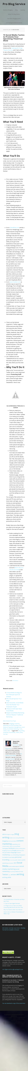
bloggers (8, 834)
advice (4, 834)
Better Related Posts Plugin (9, 721)
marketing (6, 855)
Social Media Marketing (13, 729)
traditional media (19, 871)
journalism (8, 852)
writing (20, 874)
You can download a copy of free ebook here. (13, 1003)
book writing (16, 838)
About (23, 1023)
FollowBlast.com (14, 227)
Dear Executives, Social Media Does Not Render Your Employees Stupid (14, 705)
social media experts (13, 866)
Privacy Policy (18, 1019)
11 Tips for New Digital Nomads (12, 903)
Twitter (5, 730)
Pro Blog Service (14, 4)
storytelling (12, 871)
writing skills (6, 877)
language (14, 852)
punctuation (10, 863)
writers (13, 874)
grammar (19, 850)
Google (14, 850)
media (11, 855)
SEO (15, 863)
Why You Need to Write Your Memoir (13, 909)
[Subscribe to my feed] (14, 811)
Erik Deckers (15, 680)
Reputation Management (14, 727)
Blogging (11, 723)
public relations (18, 860)
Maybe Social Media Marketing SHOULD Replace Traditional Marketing (15, 715)
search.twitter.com (15, 282)
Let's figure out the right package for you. (12, 969)
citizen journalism (12, 841)
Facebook (16, 723)
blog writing (21, 730)
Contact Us (18, 1023)
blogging (12, 834)
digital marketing (13, 846)
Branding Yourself (9, 759)
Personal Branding (13, 725)
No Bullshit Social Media (8, 857)
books (11, 838)
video (21, 732)
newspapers (22, 855)
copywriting (14, 844)
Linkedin (19, 852)
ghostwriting (9, 850)
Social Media (12, 732)
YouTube (5, 734)
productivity (11, 860)
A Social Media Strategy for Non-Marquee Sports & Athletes (14, 695)
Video (8, 730)
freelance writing (18, 848)
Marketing (5, 725)
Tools (20, 729)
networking (16, 855)
